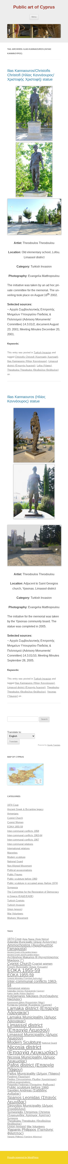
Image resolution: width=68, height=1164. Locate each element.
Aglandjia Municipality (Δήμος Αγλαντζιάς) (32, 941)
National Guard (15, 861)
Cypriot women (42, 964)
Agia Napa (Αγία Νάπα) (35, 939)
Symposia (12, 887)
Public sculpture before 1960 (22, 878)
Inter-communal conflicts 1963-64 (24, 835)
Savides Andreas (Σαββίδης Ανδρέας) (27, 1092)
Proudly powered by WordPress (22, 1157)
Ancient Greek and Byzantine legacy (23, 955)
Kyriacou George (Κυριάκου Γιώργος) (29, 1004)
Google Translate (53, 745)
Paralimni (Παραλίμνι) (18, 1076)
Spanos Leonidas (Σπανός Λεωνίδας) (32, 1099)
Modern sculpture (16, 857)
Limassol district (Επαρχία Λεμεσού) (26, 687)
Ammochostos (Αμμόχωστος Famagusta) (30, 947)
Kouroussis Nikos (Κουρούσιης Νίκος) (26, 1002)
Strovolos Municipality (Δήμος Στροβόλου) (30, 1107)
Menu (34, 17)
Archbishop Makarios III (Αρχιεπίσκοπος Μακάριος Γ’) (33, 959)
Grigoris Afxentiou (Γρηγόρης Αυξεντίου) (24, 978)
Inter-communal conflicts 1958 (23, 831)
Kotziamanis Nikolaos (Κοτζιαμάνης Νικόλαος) (32, 997)
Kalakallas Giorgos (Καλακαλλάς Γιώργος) (25, 991)
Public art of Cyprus (34, 7)
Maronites (12, 852)
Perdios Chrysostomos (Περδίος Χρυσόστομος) (31, 1079)
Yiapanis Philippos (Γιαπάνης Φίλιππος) (30, 1131)
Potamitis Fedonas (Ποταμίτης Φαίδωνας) (31, 1084)
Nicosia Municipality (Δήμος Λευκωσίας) (31, 1059)
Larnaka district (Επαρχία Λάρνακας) (32, 1010)
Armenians (12, 813)
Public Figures (14, 874)
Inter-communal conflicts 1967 (23, 839)
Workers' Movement (17, 918)
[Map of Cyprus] (25, 784)
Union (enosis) (14, 909)
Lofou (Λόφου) (44, 365)
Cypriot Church (15, 818)
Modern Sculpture (24, 1042)
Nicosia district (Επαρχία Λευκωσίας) (32, 1049)
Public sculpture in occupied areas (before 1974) (32, 883)
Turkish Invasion (42, 352)
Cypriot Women (15, 822)
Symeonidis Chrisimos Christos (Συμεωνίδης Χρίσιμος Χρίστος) (29, 1113)
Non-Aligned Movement (19, 865)
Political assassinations (19, 870)
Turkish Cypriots (15, 900)
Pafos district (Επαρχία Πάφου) (30, 1067)
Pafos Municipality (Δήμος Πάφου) (33, 1073)
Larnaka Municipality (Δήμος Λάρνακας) (31, 1019)
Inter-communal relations (20, 844)
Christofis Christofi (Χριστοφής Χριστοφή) (36, 357)
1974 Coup (12, 805)
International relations (18, 848)
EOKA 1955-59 (15, 826)
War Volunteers (15, 913)
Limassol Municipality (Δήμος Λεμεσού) (32, 1036)
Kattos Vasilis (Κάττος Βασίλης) (20, 993)
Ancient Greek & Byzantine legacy (25, 809)
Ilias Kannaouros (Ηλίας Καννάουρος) (27, 361)
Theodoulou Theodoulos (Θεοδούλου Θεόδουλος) (33, 370)
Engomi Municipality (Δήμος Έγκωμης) (27, 967)
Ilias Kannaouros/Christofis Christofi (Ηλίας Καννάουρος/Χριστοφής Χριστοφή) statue (30, 75)
